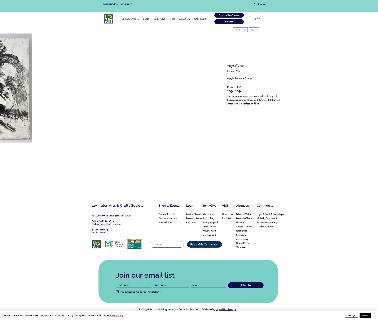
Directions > (126, 3)
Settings (351, 315)
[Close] (374, 315)
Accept (365, 315)
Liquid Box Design (226, 309)
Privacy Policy (116, 315)
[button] (201, 19)
